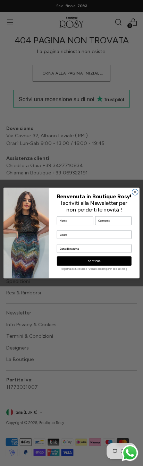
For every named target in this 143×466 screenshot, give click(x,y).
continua (94, 261)
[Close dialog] (135, 192)
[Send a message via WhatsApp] (130, 453)
